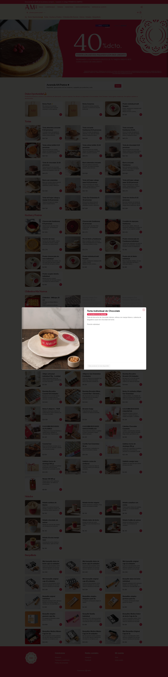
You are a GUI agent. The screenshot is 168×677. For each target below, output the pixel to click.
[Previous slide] (23, 338)
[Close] (144, 310)
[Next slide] (83, 338)
